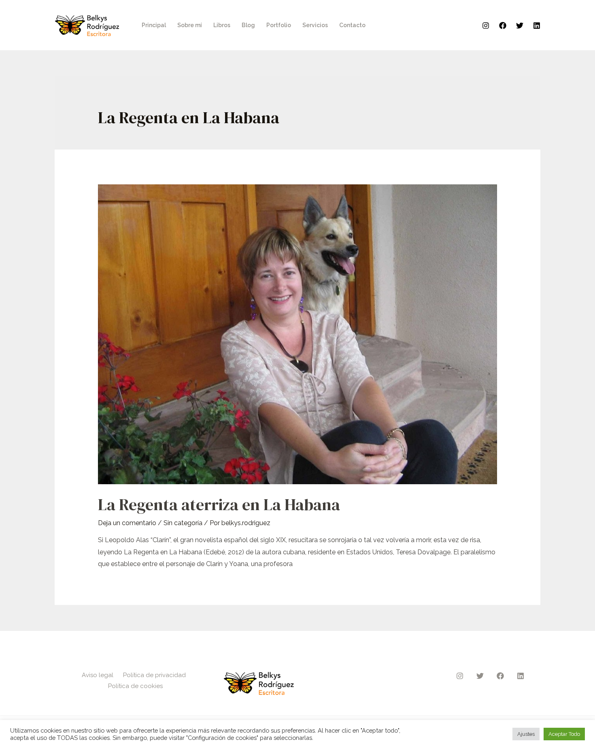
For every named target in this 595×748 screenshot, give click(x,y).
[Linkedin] (536, 25)
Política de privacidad (154, 675)
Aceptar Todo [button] (564, 734)
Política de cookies (135, 686)
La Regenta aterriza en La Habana (219, 504)
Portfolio (278, 25)
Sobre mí (189, 25)
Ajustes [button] (526, 734)
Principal (154, 25)
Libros (221, 25)
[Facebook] (502, 25)
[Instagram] (485, 25)
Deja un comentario (127, 523)
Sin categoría (183, 523)
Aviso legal (97, 675)
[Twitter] (519, 25)
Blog (248, 25)
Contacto (352, 25)
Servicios (315, 25)
